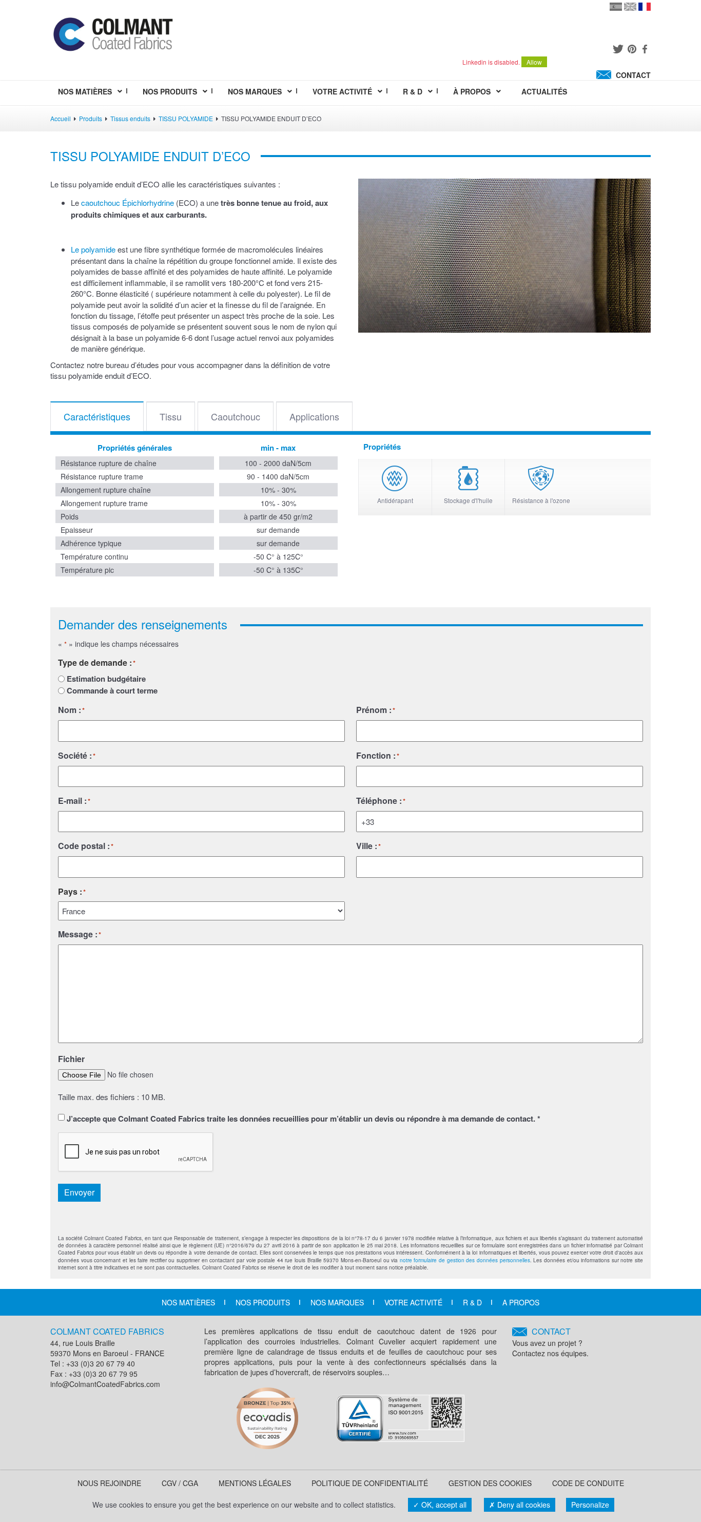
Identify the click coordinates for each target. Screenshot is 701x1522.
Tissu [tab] (171, 416)
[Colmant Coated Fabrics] (112, 36)
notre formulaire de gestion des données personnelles (465, 1260)
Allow (534, 61)
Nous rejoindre (109, 1483)
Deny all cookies (522, 1504)
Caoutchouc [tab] (235, 416)
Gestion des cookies (490, 1483)
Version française (644, 7)
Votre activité (413, 1302)
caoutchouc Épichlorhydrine (127, 202)
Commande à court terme (112, 690)
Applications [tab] (314, 416)
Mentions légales (255, 1483)
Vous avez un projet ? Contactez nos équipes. (550, 1342)
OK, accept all (442, 1504)
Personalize (590, 1504)
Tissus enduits (130, 118)
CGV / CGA (180, 1483)
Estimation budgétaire (106, 678)
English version (630, 7)
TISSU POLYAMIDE (186, 118)
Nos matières (188, 1302)
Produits (90, 118)
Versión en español (616, 7)
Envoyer (79, 1192)
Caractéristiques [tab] (97, 416)
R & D (472, 1302)
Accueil (60, 118)
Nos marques (337, 1302)
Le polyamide (93, 249)
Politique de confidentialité (369, 1483)
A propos (520, 1302)
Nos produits (263, 1302)
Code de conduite (588, 1483)
